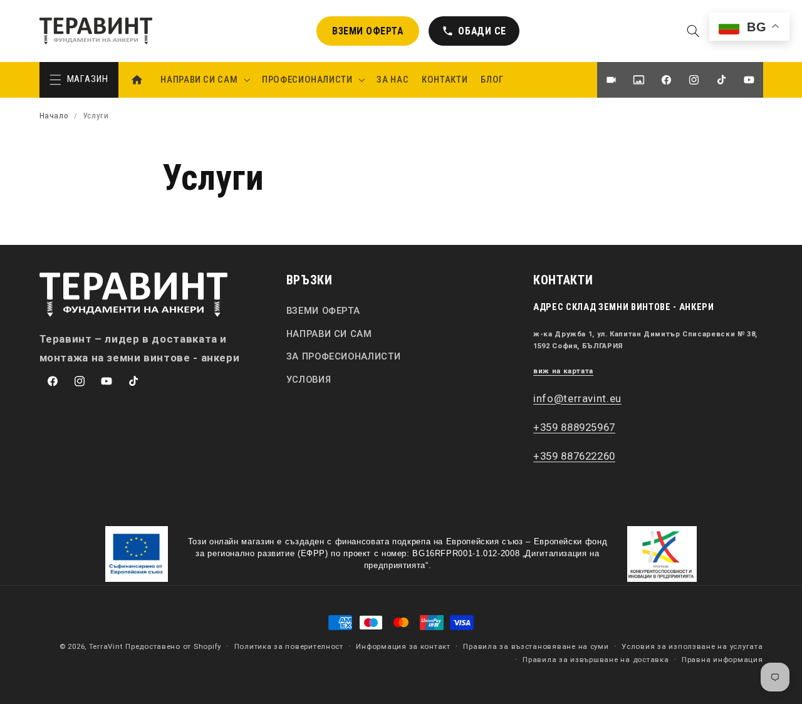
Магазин (87, 79)
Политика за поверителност (288, 646)
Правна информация (722, 659)
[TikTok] (721, 80)
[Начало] (136, 80)
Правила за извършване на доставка (596, 659)
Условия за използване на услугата (692, 646)
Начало (54, 115)
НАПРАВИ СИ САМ (329, 333)
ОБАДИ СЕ (474, 35)
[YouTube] (749, 80)
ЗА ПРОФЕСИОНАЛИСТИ (343, 356)
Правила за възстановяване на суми (535, 646)
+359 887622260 (574, 456)
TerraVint (106, 646)
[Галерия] (638, 80)
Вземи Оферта (367, 31)
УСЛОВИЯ (308, 379)
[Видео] (611, 80)
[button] (693, 30)
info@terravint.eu (577, 398)
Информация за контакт (403, 646)
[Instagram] (693, 80)
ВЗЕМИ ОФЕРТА (323, 310)
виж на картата (563, 371)
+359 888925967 (574, 427)
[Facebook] (666, 80)
